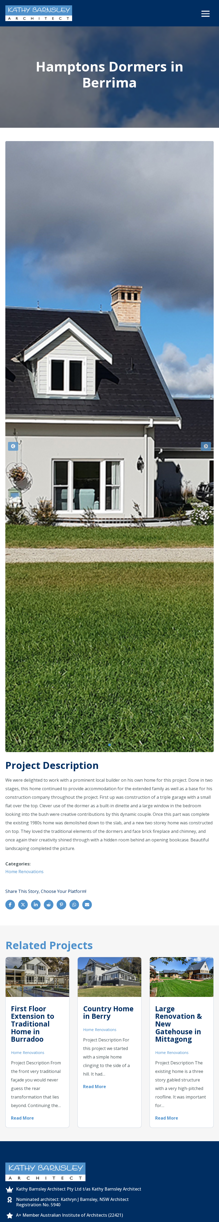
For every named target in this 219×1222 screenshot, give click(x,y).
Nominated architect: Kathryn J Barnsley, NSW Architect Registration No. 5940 (72, 1201)
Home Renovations (24, 871)
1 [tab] (93, 745)
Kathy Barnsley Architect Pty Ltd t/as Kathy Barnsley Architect (78, 1189)
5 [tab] (115, 745)
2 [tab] (98, 745)
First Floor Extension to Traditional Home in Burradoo (32, 1024)
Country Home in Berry (108, 1012)
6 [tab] (120, 745)
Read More (22, 1118)
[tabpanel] (109, 446)
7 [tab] (125, 745)
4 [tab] (109, 745)
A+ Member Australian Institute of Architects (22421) (69, 1215)
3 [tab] (104, 745)
